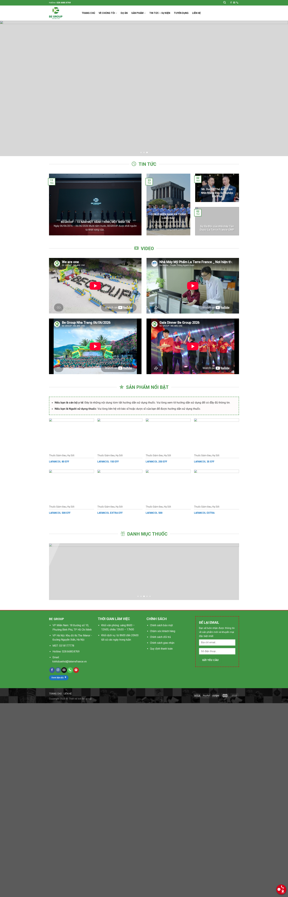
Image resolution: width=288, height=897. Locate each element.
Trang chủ (55, 693)
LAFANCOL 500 (154, 513)
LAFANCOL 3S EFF (204, 461)
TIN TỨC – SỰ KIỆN (159, 13)
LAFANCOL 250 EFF (156, 461)
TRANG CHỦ (88, 13)
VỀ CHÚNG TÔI (107, 13)
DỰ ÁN (124, 13)
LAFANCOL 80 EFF (59, 461)
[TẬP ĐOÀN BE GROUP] (63, 13)
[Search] (224, 3)
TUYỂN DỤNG (181, 13)
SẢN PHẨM (137, 13)
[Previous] (14, 88)
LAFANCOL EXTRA (204, 513)
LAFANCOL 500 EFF (59, 513)
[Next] (274, 88)
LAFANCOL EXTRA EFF (110, 513)
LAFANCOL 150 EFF (108, 461)
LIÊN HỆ (196, 13)
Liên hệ (68, 693)
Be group (87, 698)
